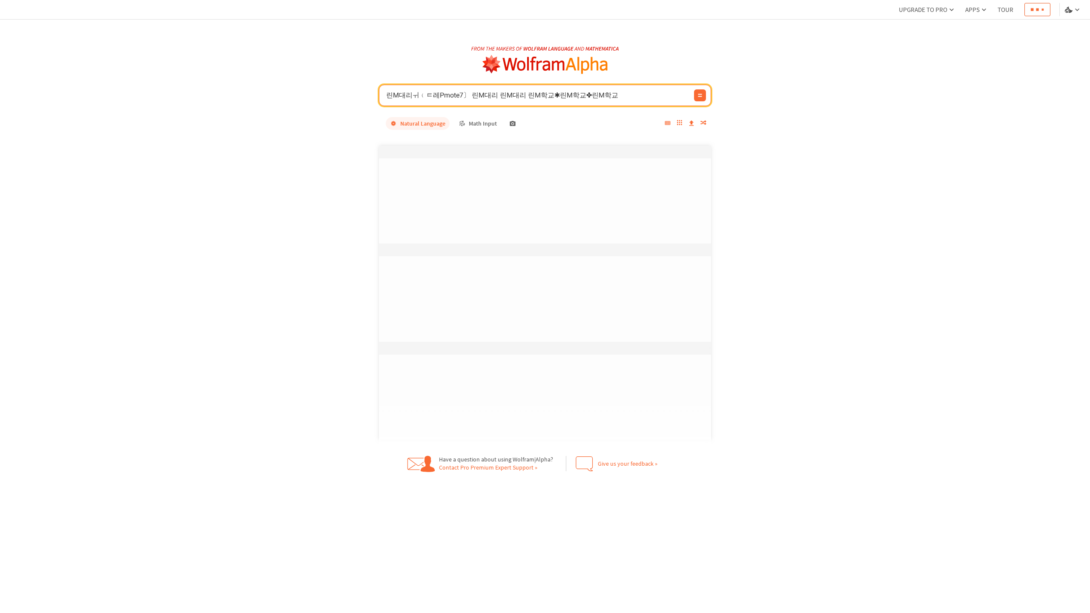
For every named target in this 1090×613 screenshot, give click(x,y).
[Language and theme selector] (1073, 9)
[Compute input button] (700, 95)
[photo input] (512, 123)
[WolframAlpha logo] (545, 64)
